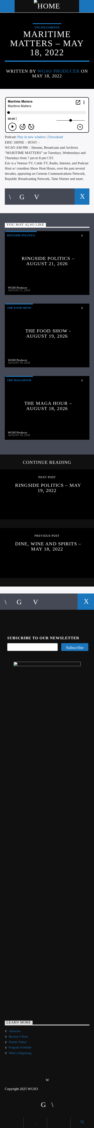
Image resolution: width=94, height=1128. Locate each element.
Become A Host (18, 1036)
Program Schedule (20, 1047)
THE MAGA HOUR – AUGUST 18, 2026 (48, 406)
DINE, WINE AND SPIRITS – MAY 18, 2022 (48, 546)
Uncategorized (47, 27)
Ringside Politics (21, 235)
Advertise (15, 1031)
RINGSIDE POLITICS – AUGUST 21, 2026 (48, 261)
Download (55, 137)
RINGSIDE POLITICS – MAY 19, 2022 (48, 487)
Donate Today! (18, 1042)
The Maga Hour (19, 380)
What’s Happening (20, 1053)
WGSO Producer (58, 71)
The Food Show (19, 307)
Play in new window (31, 137)
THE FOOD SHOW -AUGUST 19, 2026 (48, 333)
